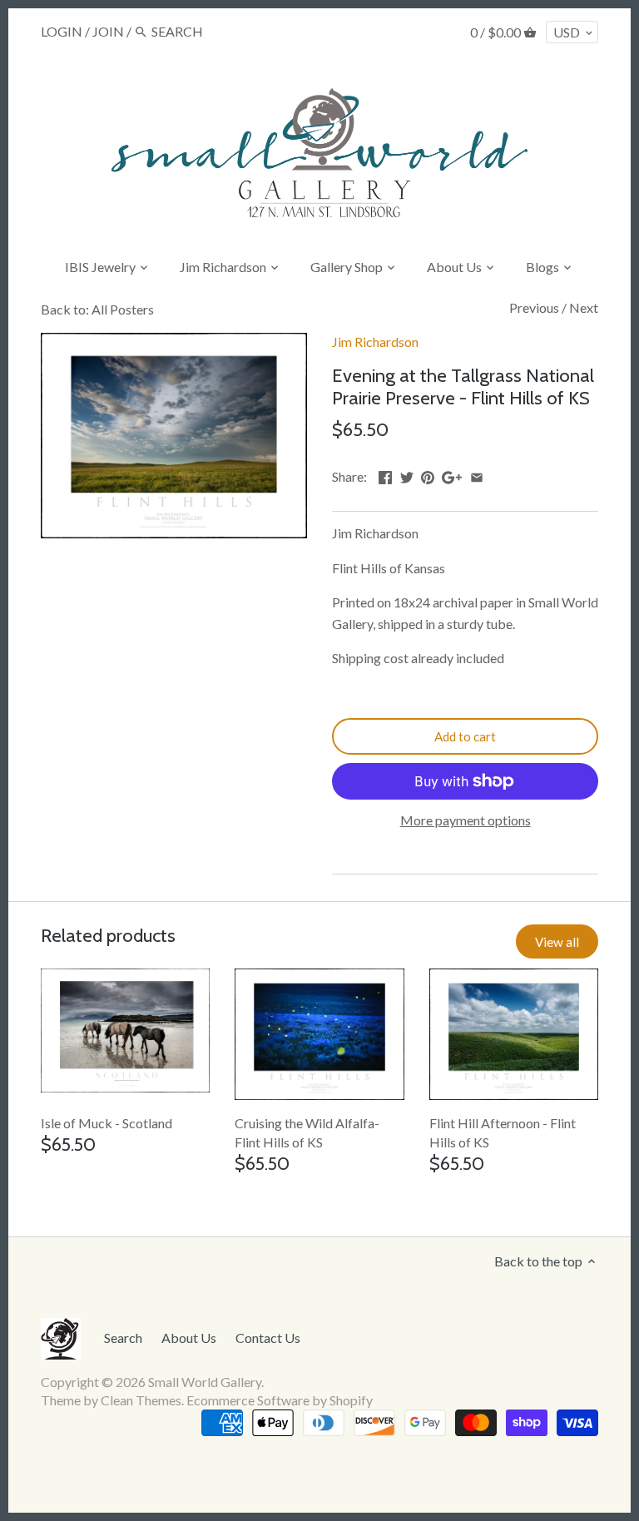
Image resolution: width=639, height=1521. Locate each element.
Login (61, 31)
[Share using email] (476, 475)
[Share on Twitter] (407, 475)
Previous (534, 307)
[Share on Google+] (452, 475)
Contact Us (267, 1337)
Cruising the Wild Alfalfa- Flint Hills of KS (307, 1132)
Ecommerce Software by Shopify (279, 1400)
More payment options (465, 820)
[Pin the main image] (427, 475)
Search (123, 1337)
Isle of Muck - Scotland (106, 1123)
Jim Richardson (375, 341)
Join (108, 31)
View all (557, 941)
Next (583, 307)
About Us (188, 1337)
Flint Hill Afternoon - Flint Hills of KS (502, 1132)
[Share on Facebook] (385, 475)
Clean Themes (141, 1400)
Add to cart (465, 736)
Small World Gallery (204, 1382)
